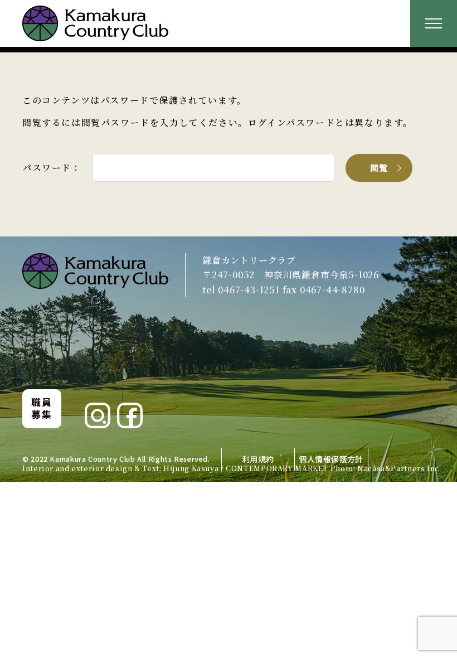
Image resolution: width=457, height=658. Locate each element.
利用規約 (258, 459)
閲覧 (379, 167)
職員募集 (41, 408)
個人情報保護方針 (331, 459)
